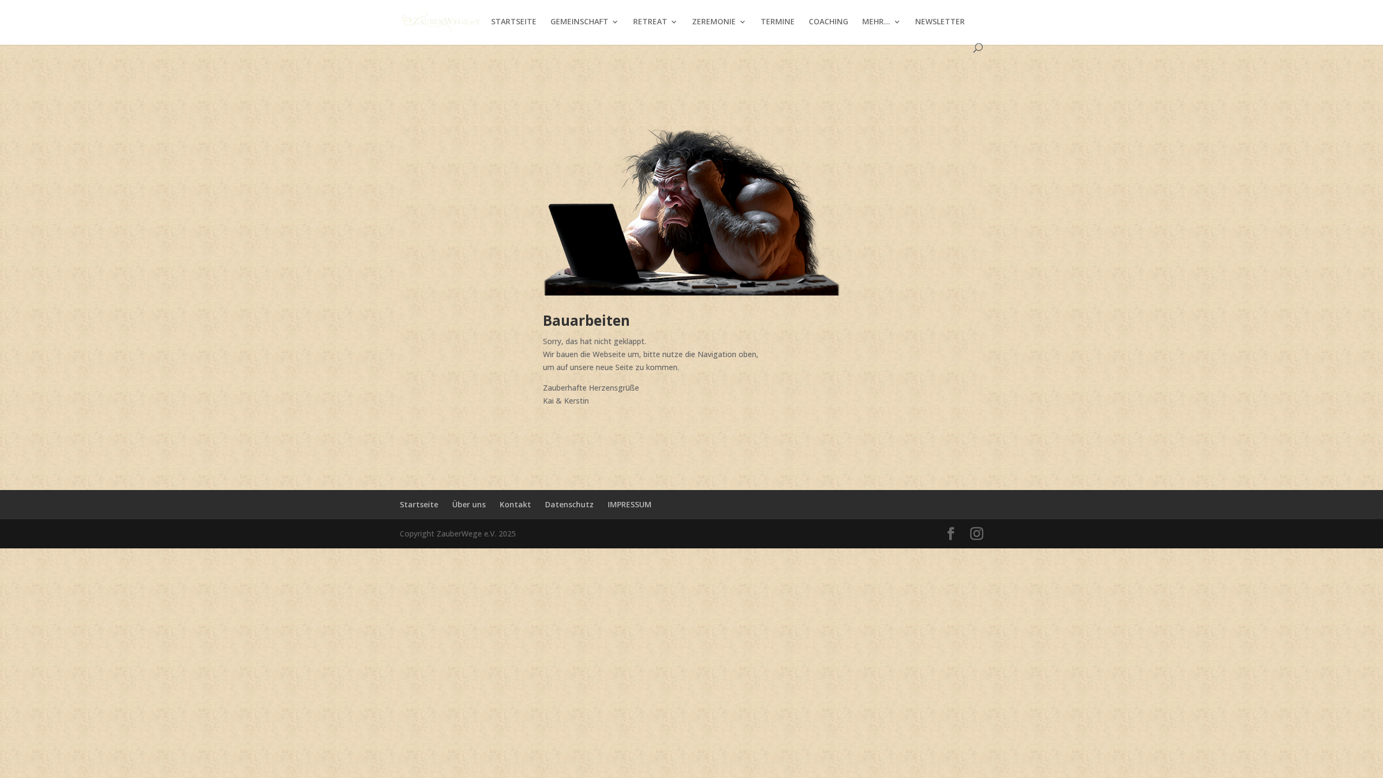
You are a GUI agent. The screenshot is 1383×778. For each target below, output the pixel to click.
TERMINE (778, 22)
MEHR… (876, 22)
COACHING (828, 22)
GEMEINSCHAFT (579, 22)
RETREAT (650, 22)
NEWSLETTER (940, 22)
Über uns (469, 504)
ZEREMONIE (714, 22)
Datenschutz (569, 504)
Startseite (419, 504)
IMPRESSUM (630, 504)
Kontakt (515, 504)
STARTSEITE (513, 22)
